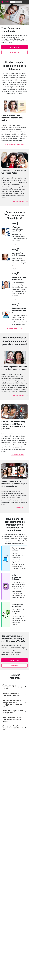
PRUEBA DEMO (14, 665)
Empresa (13, 2)
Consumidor (18, 2)
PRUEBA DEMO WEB (14, 52)
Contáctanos (14, 47)
